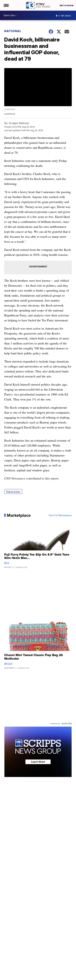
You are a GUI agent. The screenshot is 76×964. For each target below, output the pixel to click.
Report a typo (13, 491)
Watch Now (66, 5)
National (12, 31)
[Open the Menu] (6, 5)
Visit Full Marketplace (60, 515)
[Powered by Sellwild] (67, 723)
